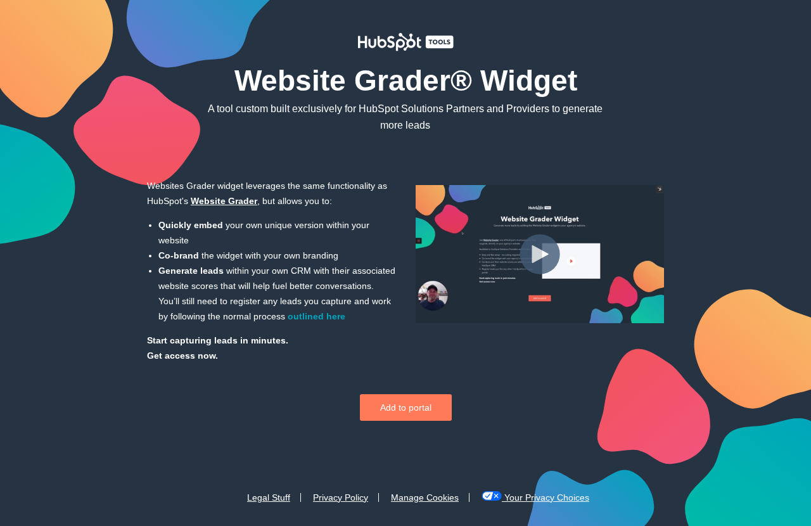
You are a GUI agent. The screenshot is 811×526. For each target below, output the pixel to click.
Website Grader (224, 201)
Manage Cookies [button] (425, 497)
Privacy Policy (340, 497)
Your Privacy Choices (546, 497)
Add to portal (405, 407)
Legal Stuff (268, 497)
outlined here (316, 316)
